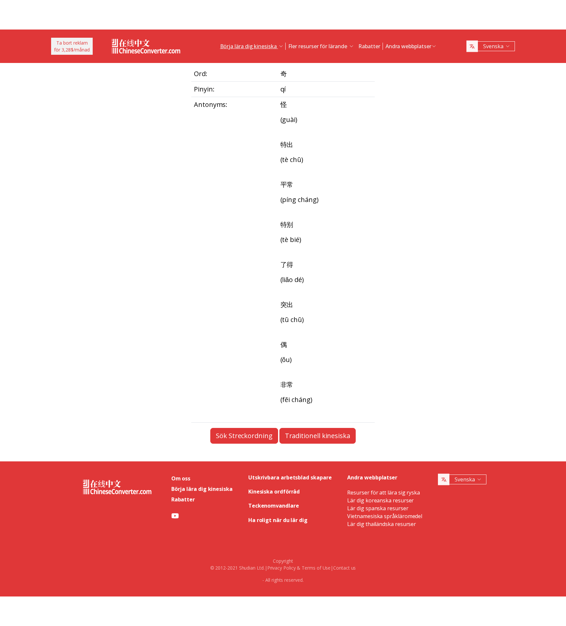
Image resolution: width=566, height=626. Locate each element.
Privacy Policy (281, 568)
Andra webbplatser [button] (408, 46)
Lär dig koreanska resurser (380, 500)
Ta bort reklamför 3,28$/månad (72, 46)
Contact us (344, 568)
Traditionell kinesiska (317, 435)
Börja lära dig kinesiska (202, 489)
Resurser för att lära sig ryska (383, 492)
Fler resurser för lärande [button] (318, 46)
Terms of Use (316, 568)
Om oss (181, 478)
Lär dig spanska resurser (377, 508)
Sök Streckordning (244, 435)
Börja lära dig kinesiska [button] (249, 46)
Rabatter (369, 46)
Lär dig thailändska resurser (381, 524)
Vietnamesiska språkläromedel (384, 516)
